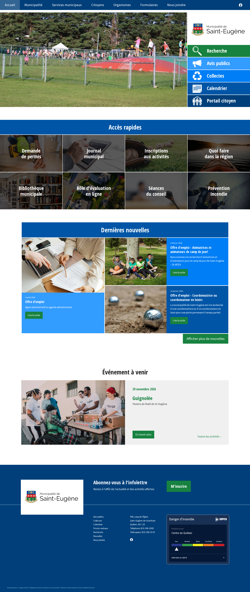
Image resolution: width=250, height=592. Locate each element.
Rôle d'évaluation (94, 188)
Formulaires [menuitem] (149, 5)
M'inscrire (179, 486)
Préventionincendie (219, 191)
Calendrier (217, 88)
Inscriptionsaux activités (156, 153)
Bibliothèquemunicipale (31, 191)
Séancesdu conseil (156, 191)
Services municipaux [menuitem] (67, 5)
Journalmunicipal (94, 153)
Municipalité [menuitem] (33, 5)
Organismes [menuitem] (122, 5)
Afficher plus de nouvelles (205, 338)
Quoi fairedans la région (219, 153)
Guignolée (142, 398)
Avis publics (218, 63)
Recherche (217, 50)
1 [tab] (90, 104)
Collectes (215, 75)
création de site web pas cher (70, 588)
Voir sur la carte (179, 558)
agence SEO (23, 588)
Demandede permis (31, 153)
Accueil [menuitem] (10, 5)
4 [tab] (103, 104)
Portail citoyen (221, 100)
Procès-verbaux (100, 528)
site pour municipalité (51, 588)
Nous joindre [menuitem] (176, 5)
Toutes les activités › (209, 436)
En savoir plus (143, 434)
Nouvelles (97, 536)
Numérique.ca (12, 588)
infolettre (85, 588)
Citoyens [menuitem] (97, 5)
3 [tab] (98, 104)
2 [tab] (94, 104)
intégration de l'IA (35, 588)
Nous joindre (99, 540)
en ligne (94, 193)
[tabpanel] (93, 59)
